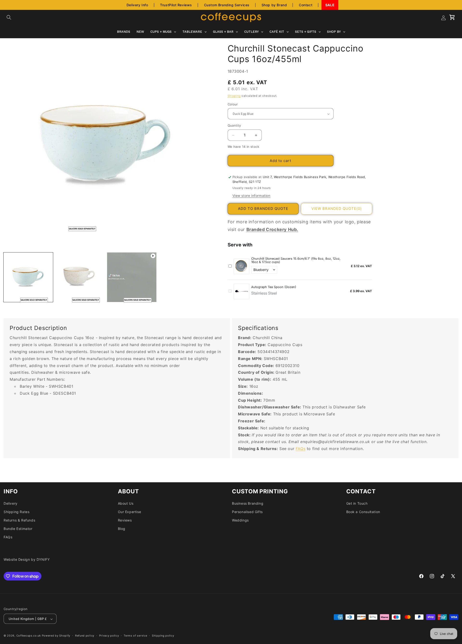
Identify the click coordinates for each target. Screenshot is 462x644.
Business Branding (247, 503)
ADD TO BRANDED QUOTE (263, 208)
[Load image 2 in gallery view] (80, 277)
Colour (233, 104)
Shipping (234, 96)
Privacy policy (109, 635)
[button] (9, 17)
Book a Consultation (363, 512)
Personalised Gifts (247, 512)
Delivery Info (137, 5)
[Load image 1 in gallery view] (28, 277)
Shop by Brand (274, 5)
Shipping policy (163, 635)
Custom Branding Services (227, 5)
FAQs (300, 448)
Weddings (240, 520)
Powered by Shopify (56, 636)
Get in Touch (357, 503)
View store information (251, 195)
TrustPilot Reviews (176, 5)
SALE (329, 5)
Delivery (11, 503)
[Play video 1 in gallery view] (131, 277)
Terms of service (135, 635)
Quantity (234, 126)
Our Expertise (129, 512)
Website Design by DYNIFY (27, 559)
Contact (305, 5)
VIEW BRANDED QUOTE (336, 208)
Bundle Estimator (18, 529)
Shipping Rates (16, 512)
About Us (126, 503)
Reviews (125, 520)
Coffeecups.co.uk (28, 636)
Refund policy (84, 635)
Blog (121, 529)
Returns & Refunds (19, 520)
